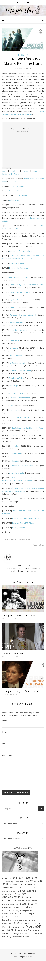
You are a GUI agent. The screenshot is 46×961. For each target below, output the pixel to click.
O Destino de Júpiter (18, 363)
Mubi (4, 930)
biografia (16, 891)
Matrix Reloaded (16, 322)
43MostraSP (19, 878)
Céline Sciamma (31, 900)
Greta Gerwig (26, 913)
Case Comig (14, 410)
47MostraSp (7, 881)
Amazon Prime (8, 888)
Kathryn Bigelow (8, 920)
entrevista (17, 907)
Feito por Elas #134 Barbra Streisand (20, 691)
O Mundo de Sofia (16, 263)
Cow (11, 405)
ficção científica (7, 911)
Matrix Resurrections (20, 398)
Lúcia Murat (36, 923)
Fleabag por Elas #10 (12, 653)
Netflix (11, 929)
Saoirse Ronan (37, 933)
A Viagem (14, 348)
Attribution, (32, 218)
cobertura (9, 900)
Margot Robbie (8, 927)
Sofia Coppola (17, 937)
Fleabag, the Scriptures (18, 268)
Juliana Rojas (31, 917)
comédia (20, 901)
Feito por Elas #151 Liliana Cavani (19, 615)
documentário (28, 903)
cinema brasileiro (13, 897)
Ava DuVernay (7, 891)
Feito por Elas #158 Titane (23, 523)
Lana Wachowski (24, 539)
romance (28, 933)
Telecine (34, 937)
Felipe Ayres (14, 200)
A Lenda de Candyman (18, 393)
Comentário (7, 755)
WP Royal (28, 957)
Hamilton (15, 461)
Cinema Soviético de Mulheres (21, 251)
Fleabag (16, 446)
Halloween (36, 914)
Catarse (15, 228)
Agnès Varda (31, 884)
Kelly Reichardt (19, 920)
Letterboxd (7, 174)
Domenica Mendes (16, 191)
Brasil (23, 890)
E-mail (5, 732)
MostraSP (33, 926)
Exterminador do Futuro (19, 277)
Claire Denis (29, 897)
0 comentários (38, 545)
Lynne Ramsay (26, 923)
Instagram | (38, 171)
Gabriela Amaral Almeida (10, 914)
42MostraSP (6, 878)
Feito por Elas (11, 545)
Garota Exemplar (17, 355)
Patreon (5, 228)
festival (27, 907)
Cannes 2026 (20, 894)
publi (21, 933)
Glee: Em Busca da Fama (22, 417)
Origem (40, 218)
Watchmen (16, 453)
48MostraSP (20, 881)
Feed (4, 171)
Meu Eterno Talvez (17, 378)
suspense (27, 937)
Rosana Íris (27, 114)
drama (6, 907)
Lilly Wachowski (7, 923)
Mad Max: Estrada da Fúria (20, 370)
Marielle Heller (20, 927)
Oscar (31, 930)
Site (3, 743)
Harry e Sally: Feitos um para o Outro (27, 284)
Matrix (12, 307)
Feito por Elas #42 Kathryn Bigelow (26, 518)
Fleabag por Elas (19, 527)
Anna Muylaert (30, 888)
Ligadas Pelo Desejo (18, 300)
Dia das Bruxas (14, 904)
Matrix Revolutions (20, 330)
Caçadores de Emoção (20, 292)
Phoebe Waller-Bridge (10, 933)
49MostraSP (35, 881)
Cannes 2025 (8, 894)
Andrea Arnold (20, 888)
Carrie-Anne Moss (10, 539)
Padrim (40, 225)
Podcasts (23, 55)
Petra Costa (39, 930)
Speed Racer (14, 340)
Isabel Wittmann (31, 178)
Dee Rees (5, 904)
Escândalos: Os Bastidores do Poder (28, 428)
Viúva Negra (14, 385)
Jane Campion (7, 917)
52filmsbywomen (13, 884)
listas (16, 922)
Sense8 (16, 435)
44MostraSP (31, 878)
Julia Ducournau (19, 917)
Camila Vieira (16, 114)
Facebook (15, 171)
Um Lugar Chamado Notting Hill (22, 315)
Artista (5, 221)
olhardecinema (22, 930)
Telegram (18, 174)
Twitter (26, 171)
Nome (5, 720)
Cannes (31, 890)
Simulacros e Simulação (22, 465)
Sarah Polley (6, 937)
